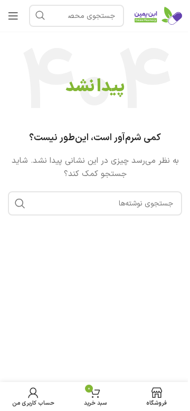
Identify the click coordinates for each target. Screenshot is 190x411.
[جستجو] (40, 16)
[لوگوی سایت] (158, 15)
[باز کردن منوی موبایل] (13, 15)
